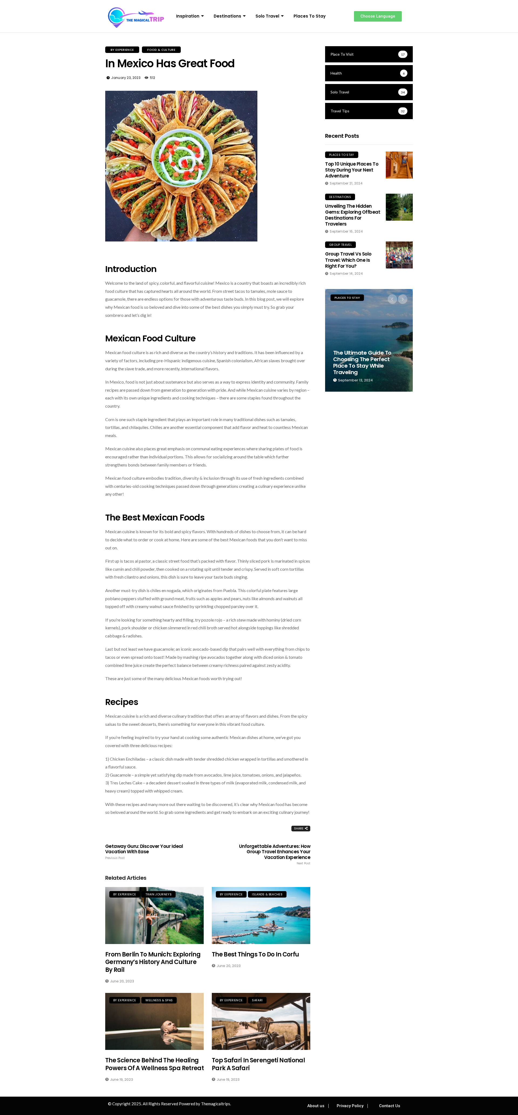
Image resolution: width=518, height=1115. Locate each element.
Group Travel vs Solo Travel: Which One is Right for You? (348, 260)
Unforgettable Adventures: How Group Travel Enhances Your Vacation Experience (274, 854)
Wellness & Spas (159, 1000)
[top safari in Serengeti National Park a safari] (261, 1021)
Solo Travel (267, 16)
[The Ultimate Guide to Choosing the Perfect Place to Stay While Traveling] (369, 340)
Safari (257, 1000)
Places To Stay (310, 16)
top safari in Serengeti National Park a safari (258, 1064)
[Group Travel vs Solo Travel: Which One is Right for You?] (399, 254)
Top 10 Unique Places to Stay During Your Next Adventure (351, 170)
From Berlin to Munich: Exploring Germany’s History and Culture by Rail (152, 962)
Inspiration (187, 16)
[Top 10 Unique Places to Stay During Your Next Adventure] (399, 165)
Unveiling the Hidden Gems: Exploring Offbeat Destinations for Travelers (352, 215)
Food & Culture (161, 50)
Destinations (227, 16)
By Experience (122, 50)
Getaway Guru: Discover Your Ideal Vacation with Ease (144, 852)
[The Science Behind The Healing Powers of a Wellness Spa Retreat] (154, 1021)
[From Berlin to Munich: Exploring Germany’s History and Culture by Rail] (154, 915)
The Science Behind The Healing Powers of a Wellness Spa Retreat (154, 1064)
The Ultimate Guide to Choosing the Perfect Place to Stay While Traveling (362, 362)
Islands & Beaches (267, 894)
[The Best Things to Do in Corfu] (261, 915)
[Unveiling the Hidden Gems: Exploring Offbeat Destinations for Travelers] (399, 207)
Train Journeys (158, 894)
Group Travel (340, 245)
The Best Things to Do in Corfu (255, 954)
